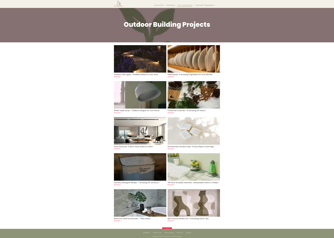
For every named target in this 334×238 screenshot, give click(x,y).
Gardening (170, 5)
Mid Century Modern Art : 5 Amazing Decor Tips (188, 219)
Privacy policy (169, 232)
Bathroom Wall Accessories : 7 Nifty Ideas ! (132, 219)
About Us (180, 232)
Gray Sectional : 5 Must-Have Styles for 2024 (133, 147)
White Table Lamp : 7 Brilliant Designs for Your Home (136, 111)
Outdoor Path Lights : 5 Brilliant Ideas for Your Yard (136, 75)
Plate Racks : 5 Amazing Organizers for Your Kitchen (190, 75)
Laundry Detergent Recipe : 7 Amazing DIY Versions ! (136, 183)
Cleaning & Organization (204, 5)
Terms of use (157, 232)
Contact (188, 232)
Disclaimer (146, 232)
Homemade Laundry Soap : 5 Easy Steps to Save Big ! (191, 147)
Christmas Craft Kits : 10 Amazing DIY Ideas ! (187, 111)
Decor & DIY (158, 5)
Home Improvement (184, 5)
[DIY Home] (118, 4)
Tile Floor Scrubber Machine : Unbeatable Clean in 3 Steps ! (193, 183)
